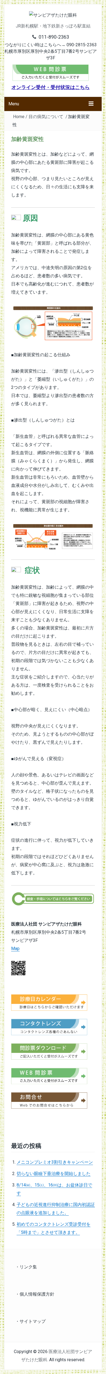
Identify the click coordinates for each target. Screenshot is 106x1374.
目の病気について (46, 116)
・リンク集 (26, 1267)
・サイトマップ (30, 1321)
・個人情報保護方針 (34, 1294)
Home (18, 116)
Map (15, 948)
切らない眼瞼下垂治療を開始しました (54, 1173)
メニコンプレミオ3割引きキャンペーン (55, 1162)
